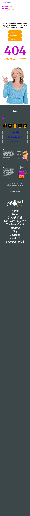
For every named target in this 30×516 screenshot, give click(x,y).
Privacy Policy (15, 189)
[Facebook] (5, 126)
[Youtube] (20, 126)
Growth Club (15, 132)
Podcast (15, 142)
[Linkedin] (25, 126)
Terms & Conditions (15, 191)
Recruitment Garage (5, 2)
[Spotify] (10, 126)
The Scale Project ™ (15, 137)
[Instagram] (15, 126)
